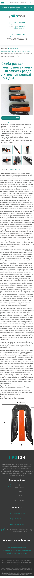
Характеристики (15, 169)
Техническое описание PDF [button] (11, 118)
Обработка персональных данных (17, 553)
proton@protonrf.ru (19, 524)
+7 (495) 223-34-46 (19, 26)
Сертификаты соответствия (17, 545)
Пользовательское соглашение (17, 547)
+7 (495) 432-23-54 (19, 28)
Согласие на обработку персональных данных (17, 550)
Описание (4, 169)
